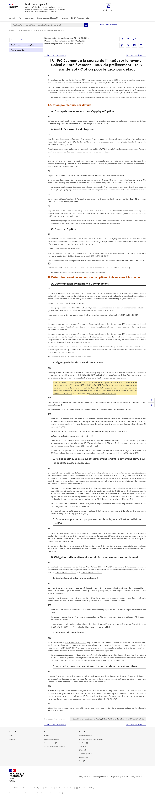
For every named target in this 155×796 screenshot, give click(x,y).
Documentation (49, 743)
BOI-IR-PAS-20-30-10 (57, 310)
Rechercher (86, 25)
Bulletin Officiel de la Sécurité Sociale (91, 739)
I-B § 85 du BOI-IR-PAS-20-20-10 (102, 393)
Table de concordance (51, 739)
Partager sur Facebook (121, 45)
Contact (12, 739)
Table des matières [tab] (18, 40)
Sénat (81, 761)
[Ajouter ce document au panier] (128, 39)
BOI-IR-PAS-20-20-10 (99, 256)
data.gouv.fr (135, 777)
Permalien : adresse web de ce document (134, 39)
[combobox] (47, 25)
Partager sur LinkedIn (134, 45)
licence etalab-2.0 (55, 793)
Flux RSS (46, 736)
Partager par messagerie (141, 45)
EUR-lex (81, 750)
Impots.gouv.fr (83, 757)
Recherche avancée (108, 24)
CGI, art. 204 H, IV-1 (64, 141)
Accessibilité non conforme (18, 788)
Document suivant (134, 55)
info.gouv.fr (83, 777)
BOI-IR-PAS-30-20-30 (108, 698)
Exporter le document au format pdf (121, 39)
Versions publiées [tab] (18, 50)
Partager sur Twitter (128, 45)
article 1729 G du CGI (105, 660)
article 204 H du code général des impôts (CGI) (97, 80)
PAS (39, 30)
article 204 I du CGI (118, 260)
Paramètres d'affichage (87, 788)
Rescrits (65, 18)
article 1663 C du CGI (64, 572)
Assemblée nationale (85, 736)
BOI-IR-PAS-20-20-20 (67, 223)
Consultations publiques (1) (47, 18)
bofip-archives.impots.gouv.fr (53, 746)
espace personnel (125, 590)
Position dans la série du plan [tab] (22, 45)
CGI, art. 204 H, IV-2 (127, 298)
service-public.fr (99, 777)
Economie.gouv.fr (84, 754)
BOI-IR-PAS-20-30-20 (100, 223)
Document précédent (56, 55)
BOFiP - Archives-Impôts (80, 18)
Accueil (12, 18)
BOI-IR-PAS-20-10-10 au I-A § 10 (91, 375)
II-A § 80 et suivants (129, 92)
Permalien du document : (55, 718)
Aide (10, 736)
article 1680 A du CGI (90, 572)
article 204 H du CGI (102, 238)
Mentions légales (36, 788)
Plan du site (49, 788)
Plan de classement (26, 18)
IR (34, 30)
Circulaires (82, 743)
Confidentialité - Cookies (64, 788)
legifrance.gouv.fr (118, 777)
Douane (81, 746)
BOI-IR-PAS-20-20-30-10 (116, 82)
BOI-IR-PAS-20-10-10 (99, 123)
